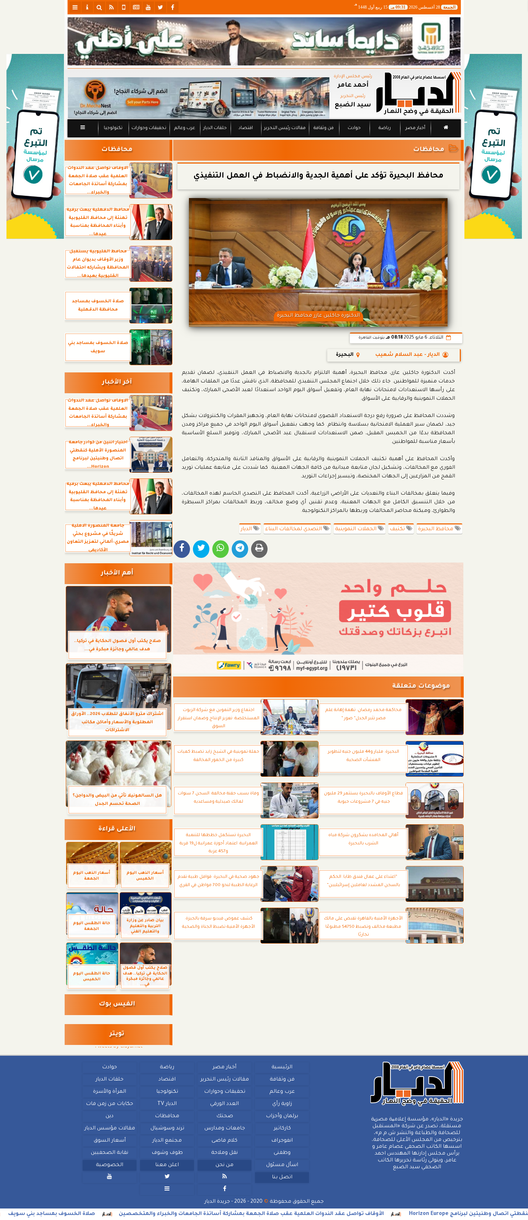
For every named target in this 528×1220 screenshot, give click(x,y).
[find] (99, 7)
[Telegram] (240, 549)
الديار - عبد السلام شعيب (407, 355)
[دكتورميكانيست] (198, 98)
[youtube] (148, 7)
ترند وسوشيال (167, 1129)
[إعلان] (35, 146)
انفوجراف (282, 1141)
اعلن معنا (167, 1165)
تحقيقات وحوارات (148, 128)
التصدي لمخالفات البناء (294, 529)
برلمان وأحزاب (282, 1116)
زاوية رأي (282, 1104)
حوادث (354, 128)
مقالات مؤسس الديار (109, 1129)
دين (110, 1116)
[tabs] (75, 7)
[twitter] (160, 7)
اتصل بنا (282, 1177)
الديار (247, 529)
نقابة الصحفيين (109, 1153)
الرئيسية (282, 1067)
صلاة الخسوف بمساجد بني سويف (132, 1214)
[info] (87, 7)
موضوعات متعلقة (421, 686)
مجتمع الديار (167, 1141)
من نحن (224, 1165)
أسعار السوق (109, 1141)
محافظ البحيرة (436, 529)
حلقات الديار (215, 128)
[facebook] (173, 7)
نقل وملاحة (224, 1153)
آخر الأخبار (117, 382)
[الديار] (493, 146)
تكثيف (398, 529)
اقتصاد (245, 128)
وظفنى (281, 1153)
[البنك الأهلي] (264, 41)
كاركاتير (282, 1129)
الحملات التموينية (356, 529)
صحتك (224, 1116)
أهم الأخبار (117, 573)
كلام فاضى (224, 1141)
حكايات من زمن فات (109, 1104)
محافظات (428, 150)
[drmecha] (264, 137)
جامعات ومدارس (224, 1129)
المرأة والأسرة (109, 1092)
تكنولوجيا (112, 128)
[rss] (111, 7)
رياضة (385, 128)
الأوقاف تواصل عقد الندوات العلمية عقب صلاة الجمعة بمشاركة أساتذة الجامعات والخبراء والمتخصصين (332, 1214)
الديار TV (167, 1104)
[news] (136, 7)
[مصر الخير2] (318, 618)
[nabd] (124, 7)
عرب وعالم (184, 128)
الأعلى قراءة (116, 829)
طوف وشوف (166, 1153)
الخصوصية (109, 1165)
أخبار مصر (415, 128)
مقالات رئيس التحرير (284, 128)
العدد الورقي (224, 1104)
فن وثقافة (324, 128)
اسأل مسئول (282, 1165)
